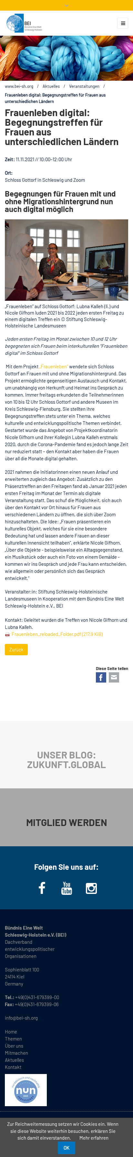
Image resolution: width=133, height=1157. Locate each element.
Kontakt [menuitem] (13, 1067)
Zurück (16, 649)
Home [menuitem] (11, 1031)
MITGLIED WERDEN (66, 822)
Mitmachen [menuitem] (16, 1053)
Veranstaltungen (84, 86)
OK (66, 1148)
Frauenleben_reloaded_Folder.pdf (57, 634)
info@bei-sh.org (21, 1018)
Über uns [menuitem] (14, 1046)
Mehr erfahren (93, 1138)
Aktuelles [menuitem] (14, 1060)
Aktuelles (51, 86)
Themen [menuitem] (13, 1039)
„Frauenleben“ (53, 366)
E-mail (114, 677)
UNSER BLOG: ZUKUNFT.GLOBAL (66, 759)
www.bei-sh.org (19, 86)
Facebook (101, 677)
